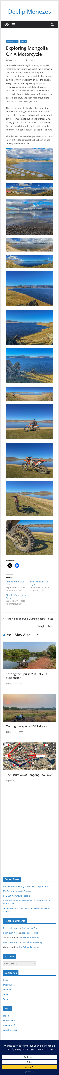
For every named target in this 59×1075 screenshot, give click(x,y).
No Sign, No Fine (30, 928)
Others (6, 994)
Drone (6, 980)
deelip (30, 60)
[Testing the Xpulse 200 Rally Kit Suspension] (29, 643)
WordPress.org (10, 1030)
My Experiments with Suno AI (17, 891)
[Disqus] (29, 827)
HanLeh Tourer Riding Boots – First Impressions (26, 886)
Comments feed (10, 1025)
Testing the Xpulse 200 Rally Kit (26, 726)
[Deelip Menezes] (6, 24)
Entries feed (9, 1020)
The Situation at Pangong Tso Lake (29, 775)
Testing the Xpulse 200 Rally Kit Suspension (26, 676)
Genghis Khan (44, 626)
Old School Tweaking (29, 937)
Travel (23, 41)
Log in (6, 1015)
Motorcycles (12, 41)
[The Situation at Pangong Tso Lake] (29, 744)
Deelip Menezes (29, 11)
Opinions (7, 989)
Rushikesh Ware (11, 932)
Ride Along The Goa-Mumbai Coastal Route (30, 618)
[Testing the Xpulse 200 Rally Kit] (29, 695)
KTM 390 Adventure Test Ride (17, 895)
